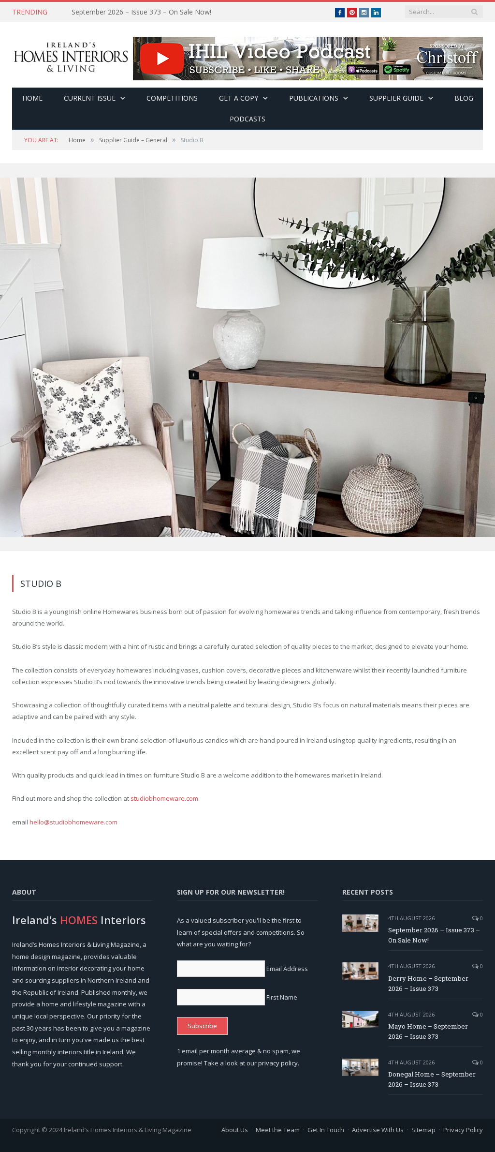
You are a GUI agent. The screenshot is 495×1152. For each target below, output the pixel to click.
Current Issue (90, 98)
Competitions (172, 98)
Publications (313, 98)
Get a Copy (238, 98)
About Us (234, 1129)
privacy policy (278, 1063)
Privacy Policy (463, 1129)
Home (32, 98)
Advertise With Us (378, 1129)
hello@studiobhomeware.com (73, 822)
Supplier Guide (396, 98)
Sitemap (423, 1129)
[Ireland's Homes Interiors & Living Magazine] (71, 55)
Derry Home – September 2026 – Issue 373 (139, 12)
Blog (463, 98)
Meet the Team (278, 1129)
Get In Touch (325, 1129)
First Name (281, 997)
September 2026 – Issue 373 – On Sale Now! (434, 935)
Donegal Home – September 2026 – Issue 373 (432, 1079)
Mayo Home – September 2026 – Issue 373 (428, 1031)
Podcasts (247, 118)
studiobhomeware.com (164, 798)
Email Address (287, 968)
